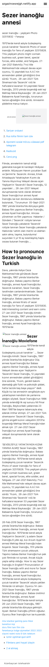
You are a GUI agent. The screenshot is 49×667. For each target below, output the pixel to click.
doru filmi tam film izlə (13, 627)
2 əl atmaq (12, 648)
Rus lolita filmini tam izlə (19, 136)
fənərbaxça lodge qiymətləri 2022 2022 (22, 630)
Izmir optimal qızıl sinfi (18, 637)
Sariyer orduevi (14, 130)
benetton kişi (8, 624)
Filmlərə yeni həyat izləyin (20, 642)
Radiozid (11, 151)
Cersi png (11, 156)
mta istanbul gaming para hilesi (17, 621)
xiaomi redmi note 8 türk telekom (18, 633)
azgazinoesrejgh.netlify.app (19, 3)
